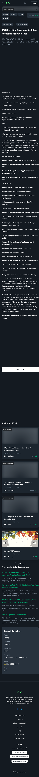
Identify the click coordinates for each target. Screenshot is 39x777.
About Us (19, 727)
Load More (20, 564)
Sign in (34, 3)
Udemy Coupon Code (19, 723)
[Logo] (8, 3)
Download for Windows (19, 761)
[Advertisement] (19, 67)
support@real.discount (19, 748)
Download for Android (20, 752)
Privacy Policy (19, 734)
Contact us (19, 719)
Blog (19, 731)
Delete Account (19, 738)
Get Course (20, 369)
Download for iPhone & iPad (20, 756)
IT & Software (7, 24)
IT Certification (22, 24)
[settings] (25, 3)
